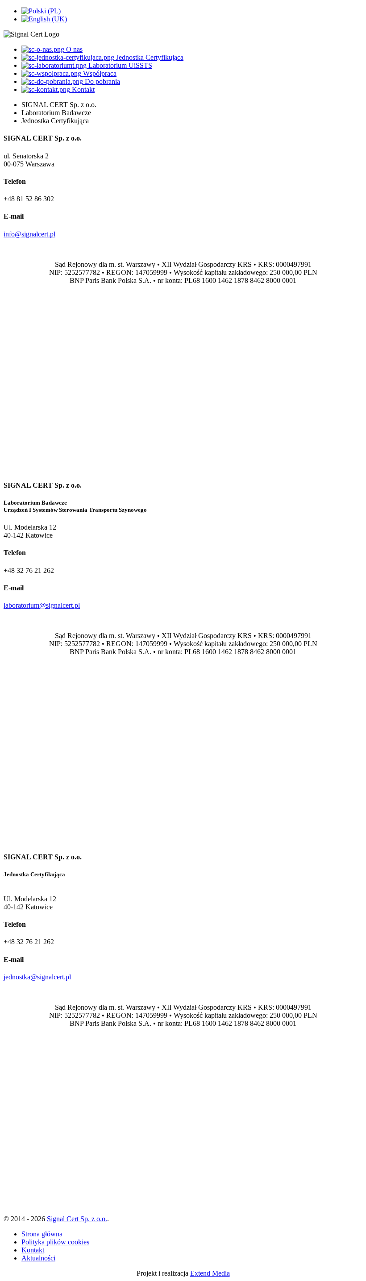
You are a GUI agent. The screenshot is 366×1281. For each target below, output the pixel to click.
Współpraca (98, 73)
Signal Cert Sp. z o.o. (77, 1219)
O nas (73, 49)
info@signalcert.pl (29, 234)
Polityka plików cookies (55, 1242)
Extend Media (210, 1273)
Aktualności (38, 1258)
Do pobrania (101, 81)
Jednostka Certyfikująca (148, 57)
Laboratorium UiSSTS (119, 65)
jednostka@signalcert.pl (37, 977)
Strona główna (41, 1234)
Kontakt (82, 89)
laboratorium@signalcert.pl (42, 605)
